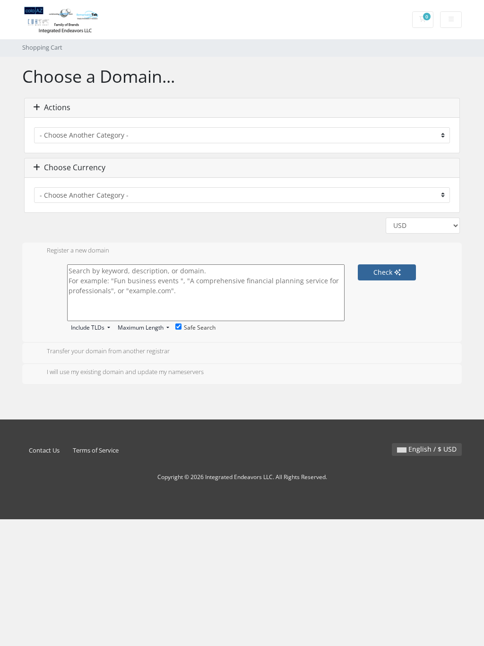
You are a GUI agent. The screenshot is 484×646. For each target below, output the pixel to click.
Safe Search (200, 327)
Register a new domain (78, 250)
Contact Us (44, 450)
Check (383, 272)
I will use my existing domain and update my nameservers (125, 372)
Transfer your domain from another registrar (108, 351)
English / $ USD (431, 449)
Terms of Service (96, 450)
